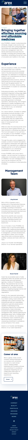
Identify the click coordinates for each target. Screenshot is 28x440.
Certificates (14, 427)
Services (14, 411)
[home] (6, 3)
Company (14, 403)
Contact (14, 433)
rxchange (14, 414)
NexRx (14, 416)
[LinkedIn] (14, 421)
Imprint (14, 431)
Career (8, 379)
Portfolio (14, 408)
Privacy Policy (14, 429)
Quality (14, 405)
